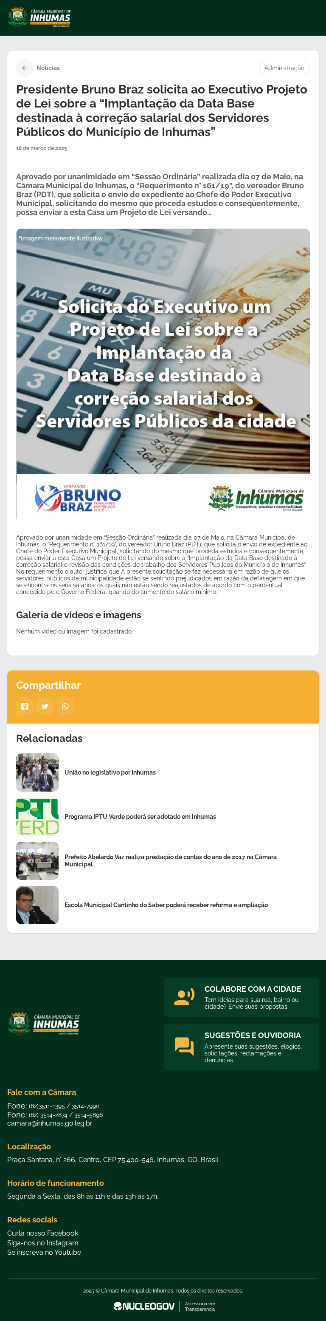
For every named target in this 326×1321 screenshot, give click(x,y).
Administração (284, 68)
